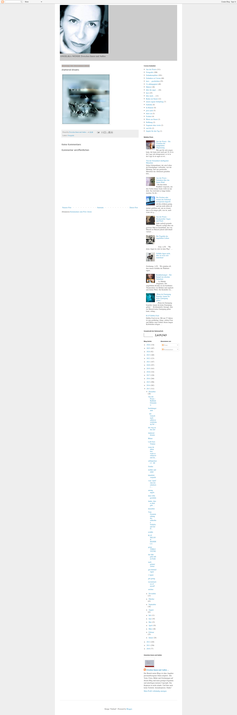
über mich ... (150, 96)
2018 (148, 372)
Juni (150, 619)
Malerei (148, 87)
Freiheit (148, 116)
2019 (148, 368)
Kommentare (168, 349)
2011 (148, 645)
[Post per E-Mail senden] (98, 132)
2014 (148, 385)
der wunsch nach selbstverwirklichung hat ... (152, 418)
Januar (151, 637)
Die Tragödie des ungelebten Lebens (162, 237)
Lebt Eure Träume (151, 443)
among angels (151, 491)
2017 (148, 375)
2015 (148, 382)
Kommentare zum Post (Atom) (81, 211)
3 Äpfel (150, 575)
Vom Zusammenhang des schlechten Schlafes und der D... (152, 520)
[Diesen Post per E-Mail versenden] (102, 132)
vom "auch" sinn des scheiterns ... (152, 483)
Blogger (129, 709)
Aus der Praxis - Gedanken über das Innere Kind (162, 180)
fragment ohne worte (153, 125)
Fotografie (71, 135)
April (151, 625)
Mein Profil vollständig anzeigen (155, 691)
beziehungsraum (152, 409)
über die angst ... (152, 90)
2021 (148, 361)
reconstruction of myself (152, 584)
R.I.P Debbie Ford (152, 315)
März (151, 629)
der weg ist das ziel (152, 428)
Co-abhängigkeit (152, 84)
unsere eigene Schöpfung (154, 101)
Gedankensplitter (152, 75)
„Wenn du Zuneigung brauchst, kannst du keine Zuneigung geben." (163, 297)
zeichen (150, 589)
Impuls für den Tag (152, 131)
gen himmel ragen (152, 570)
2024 (148, 351)
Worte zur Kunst (152, 119)
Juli (150, 615)
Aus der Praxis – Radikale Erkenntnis (152, 400)
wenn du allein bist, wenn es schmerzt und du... (152, 452)
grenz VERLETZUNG (152, 549)
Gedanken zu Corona (153, 78)
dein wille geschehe (152, 496)
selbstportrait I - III (152, 462)
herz (147, 93)
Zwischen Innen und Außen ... (157, 670)
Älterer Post (133, 207)
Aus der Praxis (151, 69)
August (151, 610)
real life (148, 128)
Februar (151, 632)
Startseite (100, 207)
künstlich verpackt (152, 476)
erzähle (150, 532)
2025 (148, 348)
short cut (149, 113)
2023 (148, 355)
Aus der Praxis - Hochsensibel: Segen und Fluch (163, 219)
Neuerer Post (66, 207)
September (152, 604)
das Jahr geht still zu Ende (152, 556)
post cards (149, 110)
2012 (148, 642)
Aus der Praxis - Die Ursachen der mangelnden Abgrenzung (163, 144)
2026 (148, 345)
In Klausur (149, 107)
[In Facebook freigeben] (109, 132)
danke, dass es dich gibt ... (152, 503)
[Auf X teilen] (107, 132)
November (152, 593)
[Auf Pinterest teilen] (112, 132)
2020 (148, 365)
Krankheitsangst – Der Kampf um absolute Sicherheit (164, 277)
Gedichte (149, 104)
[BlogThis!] (105, 132)
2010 (148, 648)
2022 (148, 358)
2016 (148, 378)
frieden (150, 466)
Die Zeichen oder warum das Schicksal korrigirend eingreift (163, 199)
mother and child (152, 471)
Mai (150, 622)
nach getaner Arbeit (151, 564)
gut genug (151, 578)
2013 (148, 388)
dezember (151, 508)
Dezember (152, 391)
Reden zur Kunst (152, 99)
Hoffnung (149, 122)
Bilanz (150, 438)
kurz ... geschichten (153, 81)
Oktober (151, 599)
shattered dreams (151, 434)
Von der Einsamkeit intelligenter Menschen (157, 161)
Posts (166, 345)
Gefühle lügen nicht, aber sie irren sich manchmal (163, 255)
